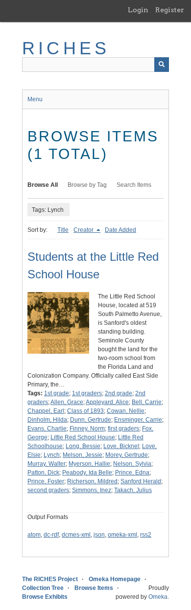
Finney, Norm (87, 428)
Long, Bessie (83, 446)
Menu (35, 99)
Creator (84, 229)
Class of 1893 (85, 410)
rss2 (145, 534)
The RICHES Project (50, 579)
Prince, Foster (45, 481)
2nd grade (118, 393)
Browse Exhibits (45, 596)
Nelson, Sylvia (132, 463)
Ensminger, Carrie (138, 419)
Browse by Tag (87, 184)
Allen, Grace (66, 402)
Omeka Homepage (115, 579)
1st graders (87, 393)
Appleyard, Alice (107, 402)
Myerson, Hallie (89, 463)
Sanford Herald (140, 481)
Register (169, 10)
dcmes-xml (76, 534)
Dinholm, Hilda (47, 419)
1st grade (56, 393)
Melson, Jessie (82, 455)
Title (63, 229)
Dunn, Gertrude (90, 419)
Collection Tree (43, 588)
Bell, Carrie (147, 402)
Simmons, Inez (91, 490)
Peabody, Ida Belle (87, 472)
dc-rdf (51, 534)
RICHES (66, 48)
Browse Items (93, 588)
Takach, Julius (133, 490)
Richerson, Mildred (92, 481)
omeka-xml (122, 534)
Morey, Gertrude (126, 455)
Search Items (134, 184)
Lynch (52, 455)
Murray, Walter (46, 463)
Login (138, 10)
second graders (48, 490)
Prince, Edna (132, 472)
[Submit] (161, 64)
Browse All (42, 184)
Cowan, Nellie (125, 410)
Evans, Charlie (47, 428)
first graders (123, 428)
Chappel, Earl (45, 410)
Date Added (120, 229)
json (99, 534)
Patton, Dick (43, 472)
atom (34, 534)
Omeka (157, 596)
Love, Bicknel (121, 446)
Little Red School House (82, 437)
